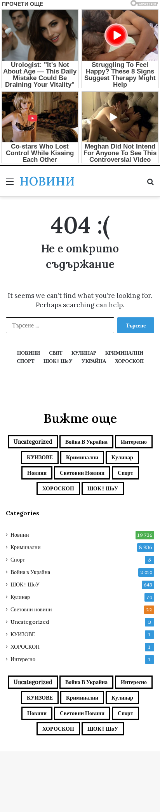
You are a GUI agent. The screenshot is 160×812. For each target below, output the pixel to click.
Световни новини (82, 472)
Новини (37, 472)
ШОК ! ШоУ (102, 488)
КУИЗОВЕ (40, 457)
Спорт (125, 472)
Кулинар (122, 457)
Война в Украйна (86, 441)
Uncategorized (33, 441)
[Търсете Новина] (150, 184)
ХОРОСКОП (58, 488)
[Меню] (10, 184)
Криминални (82, 457)
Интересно (134, 441)
